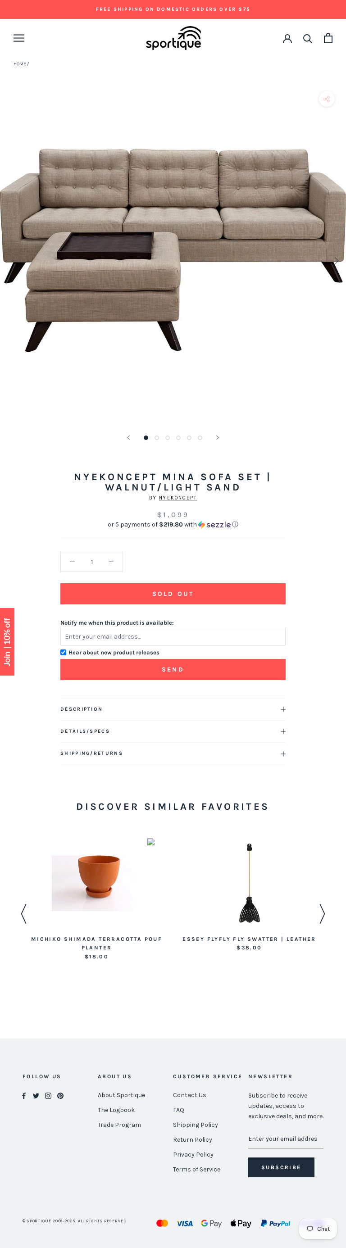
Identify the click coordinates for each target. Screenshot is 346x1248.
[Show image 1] (146, 438)
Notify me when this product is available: (117, 622)
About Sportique (121, 1095)
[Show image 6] (200, 438)
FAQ (178, 1110)
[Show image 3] (167, 438)
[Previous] (128, 438)
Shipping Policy (195, 1125)
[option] (96, 900)
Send (173, 669)
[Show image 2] (157, 438)
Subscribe (281, 1167)
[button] (173, 525)
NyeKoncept (178, 498)
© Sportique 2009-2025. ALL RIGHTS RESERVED (75, 1221)
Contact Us (189, 1095)
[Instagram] (48, 1095)
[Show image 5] (189, 438)
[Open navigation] (19, 38)
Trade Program (119, 1125)
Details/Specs (85, 731)
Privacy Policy (193, 1154)
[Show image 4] (178, 438)
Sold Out (173, 594)
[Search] (308, 38)
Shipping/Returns (91, 753)
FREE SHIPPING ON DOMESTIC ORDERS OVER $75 (173, 9)
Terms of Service (196, 1169)
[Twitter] (36, 1095)
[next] (336, 260)
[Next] (217, 438)
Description (81, 709)
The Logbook (116, 1110)
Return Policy (192, 1140)
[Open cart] (328, 38)
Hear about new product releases (113, 652)
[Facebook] (24, 1095)
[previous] (10, 260)
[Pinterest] (60, 1095)
